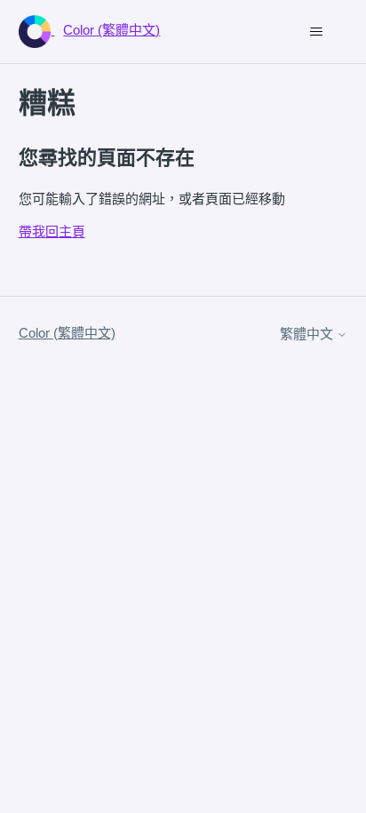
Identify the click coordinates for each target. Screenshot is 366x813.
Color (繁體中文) (67, 332)
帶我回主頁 (52, 231)
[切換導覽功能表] (315, 32)
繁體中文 (308, 333)
